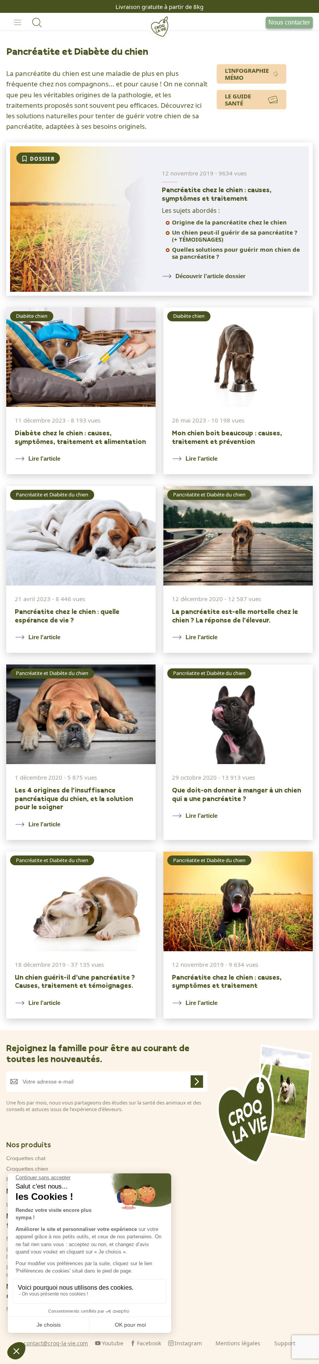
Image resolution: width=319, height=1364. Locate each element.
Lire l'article (44, 458)
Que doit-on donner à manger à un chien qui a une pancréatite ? (236, 794)
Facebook (149, 1343)
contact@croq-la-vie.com (56, 1343)
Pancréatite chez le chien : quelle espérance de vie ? (67, 615)
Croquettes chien (27, 1169)
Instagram (188, 1343)
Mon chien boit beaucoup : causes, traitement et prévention (227, 437)
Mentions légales (238, 1343)
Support (284, 1343)
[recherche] (37, 22)
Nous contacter (289, 22)
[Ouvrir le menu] (17, 22)
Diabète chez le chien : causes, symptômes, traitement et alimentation (80, 437)
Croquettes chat (26, 1158)
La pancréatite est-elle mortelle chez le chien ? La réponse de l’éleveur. (235, 615)
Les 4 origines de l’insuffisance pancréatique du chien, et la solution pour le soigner (74, 798)
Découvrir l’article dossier (210, 276)
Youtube (112, 1343)
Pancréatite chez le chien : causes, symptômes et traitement (217, 194)
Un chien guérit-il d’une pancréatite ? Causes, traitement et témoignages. (75, 981)
